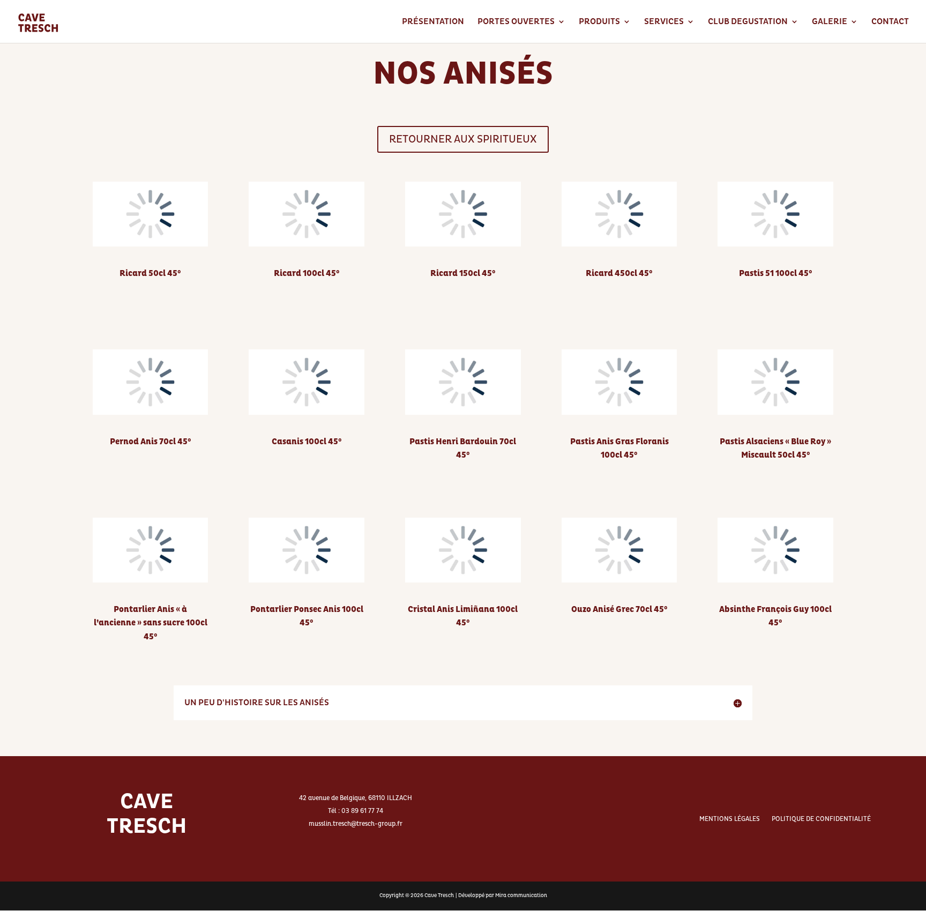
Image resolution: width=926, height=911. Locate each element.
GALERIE (829, 22)
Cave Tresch (439, 895)
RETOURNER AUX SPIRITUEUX (463, 139)
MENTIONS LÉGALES (729, 819)
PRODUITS (599, 22)
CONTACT (890, 22)
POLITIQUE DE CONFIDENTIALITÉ (821, 819)
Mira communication (521, 895)
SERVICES (664, 22)
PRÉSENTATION (433, 22)
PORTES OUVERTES (516, 22)
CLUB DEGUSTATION (748, 22)
